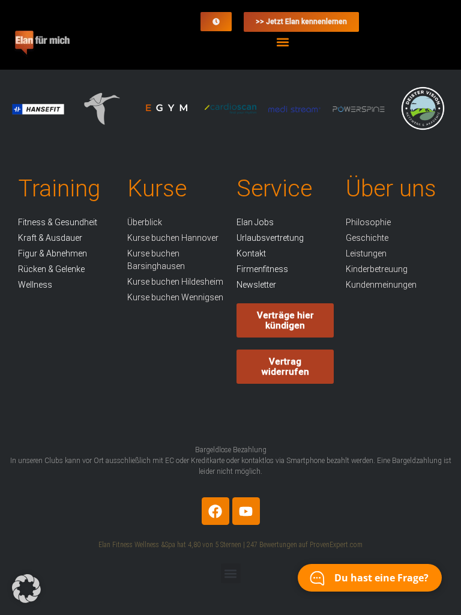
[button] (282, 42)
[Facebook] (215, 511)
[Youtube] (246, 511)
